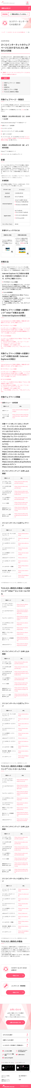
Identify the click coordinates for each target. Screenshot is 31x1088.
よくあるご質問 (8, 1050)
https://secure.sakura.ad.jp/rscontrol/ (22, 605)
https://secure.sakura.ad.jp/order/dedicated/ (21, 498)
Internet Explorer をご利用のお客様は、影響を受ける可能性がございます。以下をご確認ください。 (16, 288)
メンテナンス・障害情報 (9, 1055)
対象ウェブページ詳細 (10, 89)
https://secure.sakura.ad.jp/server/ (16, 456)
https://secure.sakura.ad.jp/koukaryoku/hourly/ (22, 638)
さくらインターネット (9, 1067)
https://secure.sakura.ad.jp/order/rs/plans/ (21, 482)
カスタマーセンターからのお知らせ (16, 32)
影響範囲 (5, 180)
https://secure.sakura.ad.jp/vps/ (15, 446)
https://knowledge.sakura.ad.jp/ (23, 576)
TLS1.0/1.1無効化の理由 (11, 92)
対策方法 (6, 87)
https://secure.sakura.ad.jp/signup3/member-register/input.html (20, 416)
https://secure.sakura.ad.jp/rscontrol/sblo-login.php (22, 611)
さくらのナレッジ (21, 1062)
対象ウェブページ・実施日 (12, 83)
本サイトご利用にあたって (6, 1076)
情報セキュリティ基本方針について (6, 1080)
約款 (20, 1079)
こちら (23, 109)
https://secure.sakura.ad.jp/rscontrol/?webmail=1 (22, 618)
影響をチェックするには (11, 230)
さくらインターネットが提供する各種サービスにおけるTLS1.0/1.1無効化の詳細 (15, 138)
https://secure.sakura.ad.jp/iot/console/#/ (22, 644)
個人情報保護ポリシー (23, 1076)
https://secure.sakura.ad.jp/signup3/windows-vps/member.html (21, 492)
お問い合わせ (21, 1054)
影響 (5, 85)
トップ (3, 32)
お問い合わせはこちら (15, 1022)
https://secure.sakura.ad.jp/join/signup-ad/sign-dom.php (21, 508)
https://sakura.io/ (22, 557)
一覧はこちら (15, 975)
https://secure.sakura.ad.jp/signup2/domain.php (21, 503)
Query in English (8, 1057)
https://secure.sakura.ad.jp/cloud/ (15, 451)
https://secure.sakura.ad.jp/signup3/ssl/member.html (21, 515)
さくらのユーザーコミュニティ (9, 1062)
